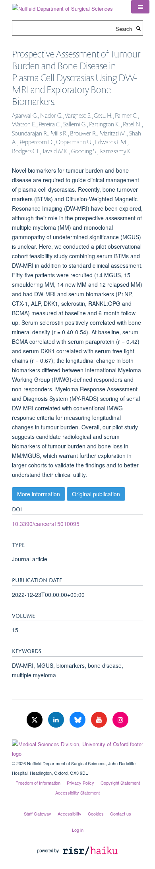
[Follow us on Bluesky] (78, 720)
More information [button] (38, 494)
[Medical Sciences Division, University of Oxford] (77, 747)
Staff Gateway (37, 813)
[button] (140, 6)
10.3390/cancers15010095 (45, 524)
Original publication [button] (96, 494)
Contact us (120, 813)
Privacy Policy (80, 782)
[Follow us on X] (35, 720)
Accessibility (69, 813)
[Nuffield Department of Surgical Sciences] (62, 6)
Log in (77, 830)
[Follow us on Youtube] (99, 720)
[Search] (138, 28)
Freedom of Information (37, 782)
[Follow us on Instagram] (120, 720)
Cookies (96, 813)
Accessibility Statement (77, 792)
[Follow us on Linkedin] (57, 720)
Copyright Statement (120, 782)
